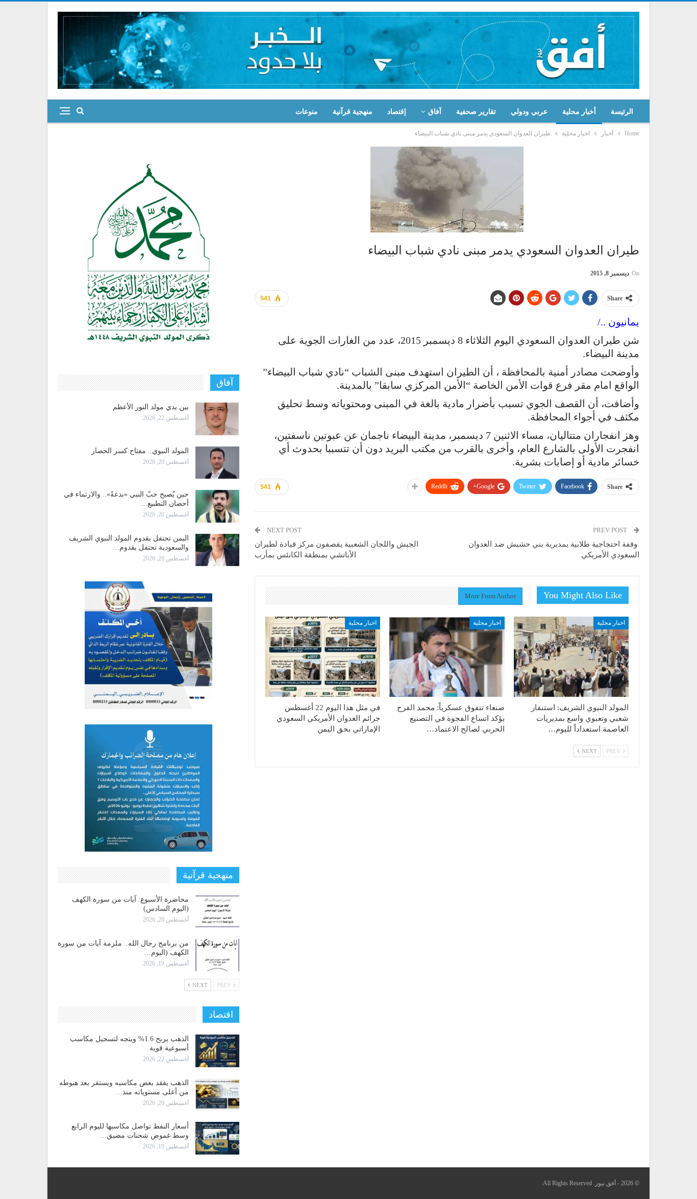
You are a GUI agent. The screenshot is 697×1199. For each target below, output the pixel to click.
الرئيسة (622, 111)
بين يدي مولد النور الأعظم (151, 407)
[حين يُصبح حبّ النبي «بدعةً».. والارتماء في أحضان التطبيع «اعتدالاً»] (217, 506)
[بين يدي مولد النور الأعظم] (217, 419)
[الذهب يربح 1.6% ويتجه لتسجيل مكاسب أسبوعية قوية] (217, 1051)
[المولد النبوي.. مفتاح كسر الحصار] (217, 462)
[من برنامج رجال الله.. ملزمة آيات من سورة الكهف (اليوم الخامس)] (217, 955)
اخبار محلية (611, 622)
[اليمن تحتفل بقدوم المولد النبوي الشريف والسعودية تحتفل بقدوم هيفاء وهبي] (217, 550)
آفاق (434, 111)
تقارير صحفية (476, 111)
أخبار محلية (579, 111)
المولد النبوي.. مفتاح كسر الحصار (140, 451)
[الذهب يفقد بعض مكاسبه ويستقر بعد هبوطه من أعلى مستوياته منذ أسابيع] (217, 1094)
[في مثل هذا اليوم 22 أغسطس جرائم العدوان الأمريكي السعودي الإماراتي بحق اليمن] (322, 657)
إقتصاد (396, 111)
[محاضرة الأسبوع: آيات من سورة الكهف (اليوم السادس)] (217, 911)
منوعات (306, 111)
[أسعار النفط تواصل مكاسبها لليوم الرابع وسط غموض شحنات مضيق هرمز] (217, 1138)
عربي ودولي (529, 111)
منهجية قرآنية (352, 111)
